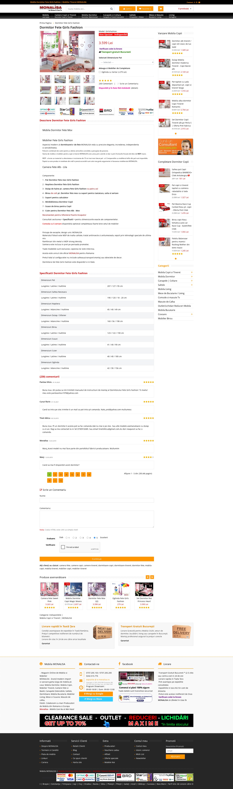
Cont (127, 8)
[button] (152, 577)
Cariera (44, 762)
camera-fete (64, 565)
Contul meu (141, 746)
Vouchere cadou (111, 750)
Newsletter (141, 758)
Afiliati (107, 754)
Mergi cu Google (94, 693)
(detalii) (134, 88)
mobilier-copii (65, 568)
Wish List (140, 754)
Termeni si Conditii (50, 750)
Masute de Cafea (166, 301)
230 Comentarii (106, 83)
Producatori (109, 746)
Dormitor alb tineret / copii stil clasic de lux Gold (181, 44)
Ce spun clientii (80, 758)
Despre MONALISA (49, 746)
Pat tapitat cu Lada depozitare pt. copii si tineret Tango (181, 84)
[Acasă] (51, 10)
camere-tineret (90, 565)
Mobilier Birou (165, 318)
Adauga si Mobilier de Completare (114, 68)
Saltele (161, 284)
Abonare (175, 756)
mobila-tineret (51, 568)
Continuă (96, 559)
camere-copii (77, 565)
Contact (76, 754)
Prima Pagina (46, 23)
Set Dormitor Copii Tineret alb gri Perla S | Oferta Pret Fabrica (181, 122)
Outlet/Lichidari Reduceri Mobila (174, 305)
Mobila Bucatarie (166, 310)
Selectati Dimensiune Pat (110, 57)
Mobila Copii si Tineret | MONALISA (56, 618)
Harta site (77, 762)
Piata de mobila (48, 754)
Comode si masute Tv (169, 297)
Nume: (43, 495)
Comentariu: (45, 508)
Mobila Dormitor (166, 276)
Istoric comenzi (143, 750)
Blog (75, 750)
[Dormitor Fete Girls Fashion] (67, 51)
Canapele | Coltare (167, 280)
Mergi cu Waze (94, 698)
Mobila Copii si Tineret (169, 272)
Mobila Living (164, 289)
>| (61, 480)
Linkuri (44, 758)
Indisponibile (55, 615)
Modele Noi (109, 762)
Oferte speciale (111, 758)
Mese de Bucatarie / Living (171, 293)
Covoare (162, 314)
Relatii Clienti (79, 746)
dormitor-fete (138, 565)
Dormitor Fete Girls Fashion (67, 23)
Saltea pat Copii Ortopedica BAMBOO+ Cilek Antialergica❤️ (182, 172)
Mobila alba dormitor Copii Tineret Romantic (181, 103)
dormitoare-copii (105, 565)
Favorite (146, 8)
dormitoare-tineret (122, 565)
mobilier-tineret (79, 568)
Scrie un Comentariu (128, 83)
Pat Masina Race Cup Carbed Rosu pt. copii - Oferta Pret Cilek (181, 207)
